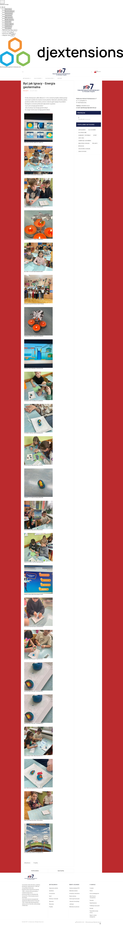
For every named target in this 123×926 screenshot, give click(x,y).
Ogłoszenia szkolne (84, 148)
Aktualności (26, 78)
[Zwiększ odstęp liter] (13, 35)
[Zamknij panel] (4, 7)
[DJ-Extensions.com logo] (61, 51)
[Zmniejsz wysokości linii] (12, 34)
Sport (95, 135)
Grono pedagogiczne (94, 893)
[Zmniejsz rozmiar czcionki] (10, 32)
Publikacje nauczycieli (94, 905)
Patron (91, 890)
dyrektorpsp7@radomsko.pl (88, 107)
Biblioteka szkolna (84, 143)
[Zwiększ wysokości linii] (14, 34)
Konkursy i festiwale (85, 135)
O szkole (92, 888)
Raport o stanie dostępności (93, 916)
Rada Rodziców (93, 903)
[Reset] (1, 7)
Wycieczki (81, 146)
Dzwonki (92, 900)
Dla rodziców (49, 78)
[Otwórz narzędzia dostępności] (2, 2)
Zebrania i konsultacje (74, 901)
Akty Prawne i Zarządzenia (93, 897)
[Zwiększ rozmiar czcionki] (12, 32)
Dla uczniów (37, 78)
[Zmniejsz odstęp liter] (11, 35)
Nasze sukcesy (72, 896)
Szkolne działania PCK (74, 888)
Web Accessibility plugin (5, 67)
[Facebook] (100, 923)
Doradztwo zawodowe (74, 893)
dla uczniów (91, 129)
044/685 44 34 (80, 922)
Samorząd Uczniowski (74, 898)
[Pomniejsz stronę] (14, 30)
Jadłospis (71, 904)
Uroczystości (82, 151)
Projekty (25, 90)
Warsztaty (51, 904)
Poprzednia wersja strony (94, 911)
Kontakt (60, 78)
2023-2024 (81, 137)
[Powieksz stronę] (16, 30)
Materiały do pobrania (74, 906)
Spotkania (51, 890)
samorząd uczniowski (85, 140)
